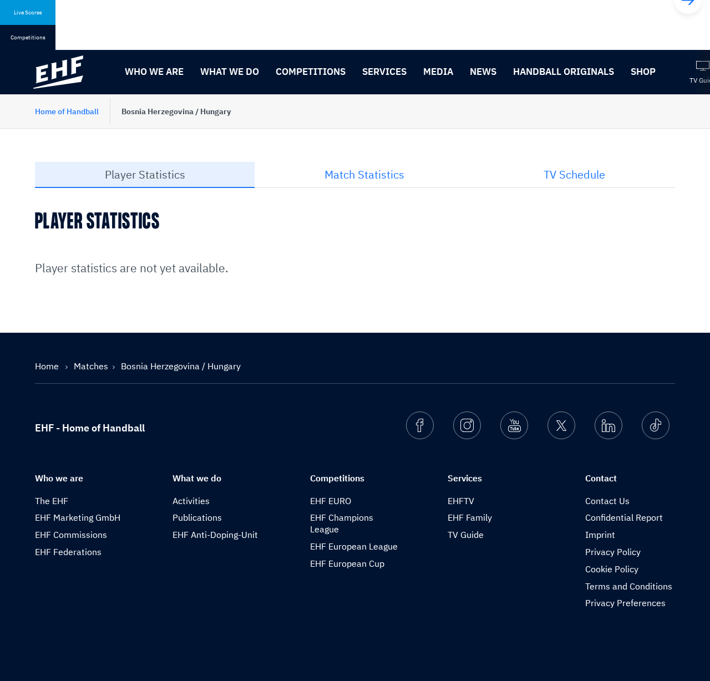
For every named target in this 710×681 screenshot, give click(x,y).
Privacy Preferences (625, 602)
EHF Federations (68, 551)
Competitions (311, 71)
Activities (191, 500)
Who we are (154, 71)
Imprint (600, 534)
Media (438, 71)
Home (48, 366)
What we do (229, 71)
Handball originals (563, 71)
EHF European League (354, 546)
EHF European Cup (347, 563)
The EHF (51, 500)
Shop (643, 71)
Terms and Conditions (628, 586)
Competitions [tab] (28, 37)
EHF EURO (330, 500)
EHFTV (461, 500)
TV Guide (466, 534)
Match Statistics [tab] (364, 174)
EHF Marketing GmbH (77, 517)
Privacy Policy (613, 551)
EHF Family (470, 517)
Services (384, 71)
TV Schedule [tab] (574, 174)
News (483, 71)
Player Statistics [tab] (145, 174)
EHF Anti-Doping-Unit (215, 534)
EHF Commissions (71, 534)
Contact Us (607, 500)
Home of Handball (67, 111)
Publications (197, 517)
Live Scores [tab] (28, 12)
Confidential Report (624, 517)
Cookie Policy (611, 569)
